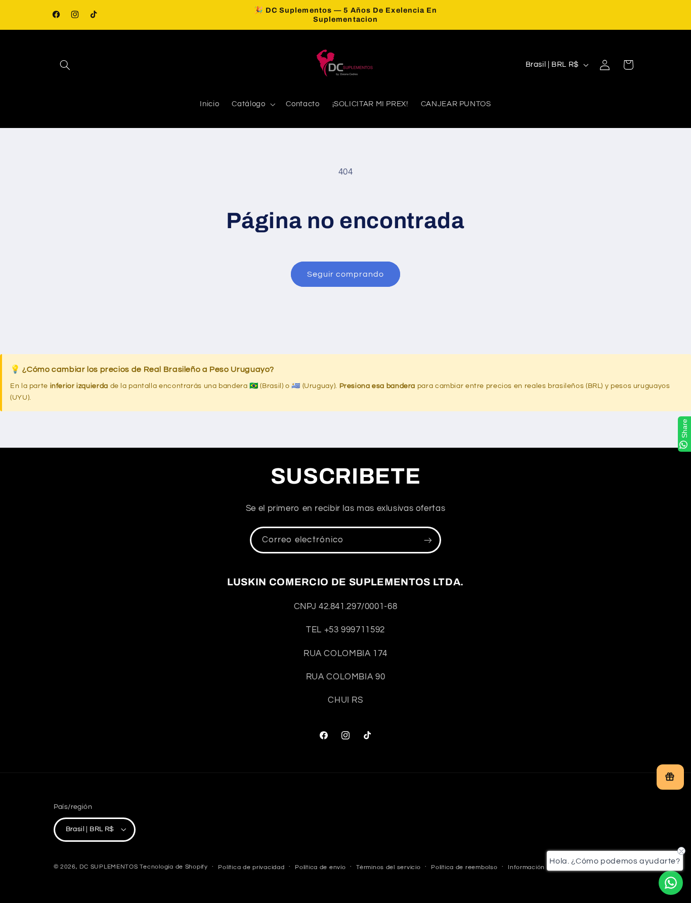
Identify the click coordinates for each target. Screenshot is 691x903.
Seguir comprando (345, 274)
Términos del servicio (388, 867)
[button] (65, 64)
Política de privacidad (251, 867)
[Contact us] (671, 883)
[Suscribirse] (428, 540)
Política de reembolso (464, 867)
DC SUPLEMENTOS (108, 867)
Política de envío (320, 867)
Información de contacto (546, 867)
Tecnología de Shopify (173, 867)
